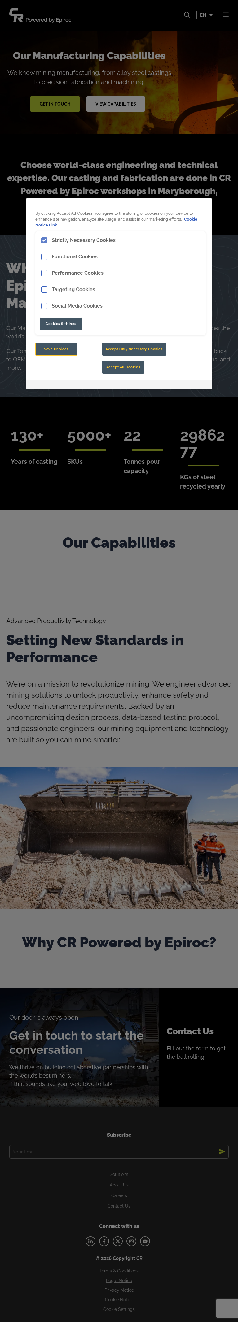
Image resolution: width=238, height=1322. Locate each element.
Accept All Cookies (123, 367)
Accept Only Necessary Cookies (134, 349)
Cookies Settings (61, 323)
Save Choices (56, 349)
